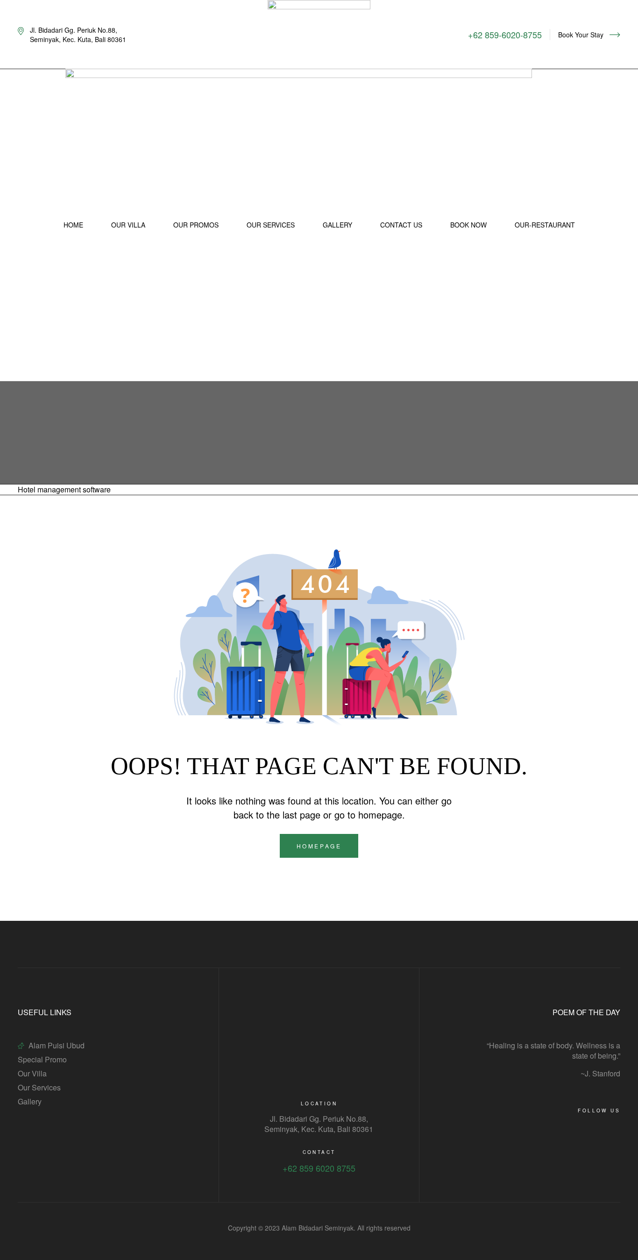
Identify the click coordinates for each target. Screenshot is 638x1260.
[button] (589, 34)
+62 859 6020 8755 (319, 1168)
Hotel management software (64, 489)
